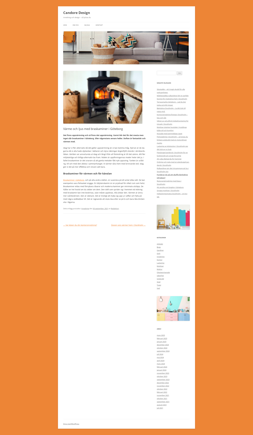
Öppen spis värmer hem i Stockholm (128, 225)
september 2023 (163, 379)
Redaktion (115, 208)
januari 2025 (161, 341)
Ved (158, 288)
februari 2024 (162, 367)
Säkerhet (160, 275)
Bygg (159, 247)
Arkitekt (160, 244)
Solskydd (160, 279)
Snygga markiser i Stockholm (168, 190)
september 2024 (163, 351)
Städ (158, 282)
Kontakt (99, 25)
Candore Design (76, 12)
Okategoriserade (163, 272)
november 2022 (163, 386)
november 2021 (163, 395)
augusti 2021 (162, 405)
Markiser (160, 266)
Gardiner (160, 250)
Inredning (85, 208)
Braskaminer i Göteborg (73, 180)
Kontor (159, 260)
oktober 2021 (162, 398)
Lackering (160, 263)
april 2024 (160, 360)
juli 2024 (160, 354)
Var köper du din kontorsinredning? (80, 225)
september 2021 (163, 401)
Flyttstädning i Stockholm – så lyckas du (172, 137)
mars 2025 (161, 335)
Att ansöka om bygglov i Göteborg (170, 187)
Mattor (159, 269)
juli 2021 (160, 408)
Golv (158, 253)
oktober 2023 (162, 376)
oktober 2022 (162, 389)
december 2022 (163, 383)
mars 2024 (161, 364)
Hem (65, 25)
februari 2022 (162, 392)
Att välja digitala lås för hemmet (169, 159)
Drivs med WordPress (71, 424)
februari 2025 (162, 338)
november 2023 (163, 373)
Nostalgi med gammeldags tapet (169, 133)
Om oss (76, 25)
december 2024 (163, 345)
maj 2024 (160, 357)
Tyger (159, 285)
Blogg (87, 25)
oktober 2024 (162, 348)
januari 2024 (161, 370)
